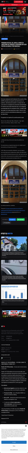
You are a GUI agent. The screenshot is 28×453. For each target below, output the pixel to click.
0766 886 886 (9, 336)
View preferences (14, 449)
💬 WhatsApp (21, 219)
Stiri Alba (6, 36)
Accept (14, 442)
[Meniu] (25, 2)
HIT (3, 326)
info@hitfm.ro (9, 338)
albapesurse (4, 214)
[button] (26, 426)
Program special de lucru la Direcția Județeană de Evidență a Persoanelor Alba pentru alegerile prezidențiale (13, 210)
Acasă (2, 36)
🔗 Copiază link (7, 222)
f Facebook (12, 219)
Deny (14, 446)
